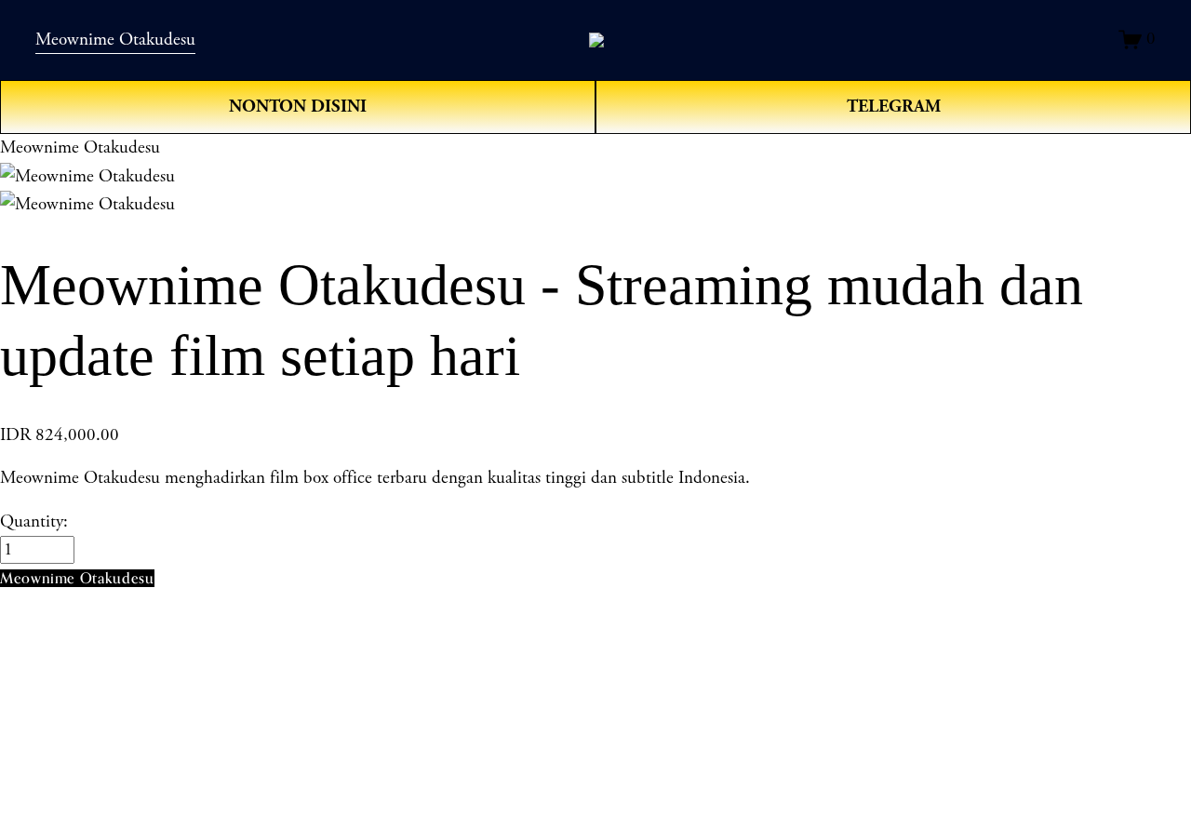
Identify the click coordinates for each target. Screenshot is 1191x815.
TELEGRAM (894, 106)
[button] (77, 578)
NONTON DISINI (298, 106)
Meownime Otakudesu (115, 40)
